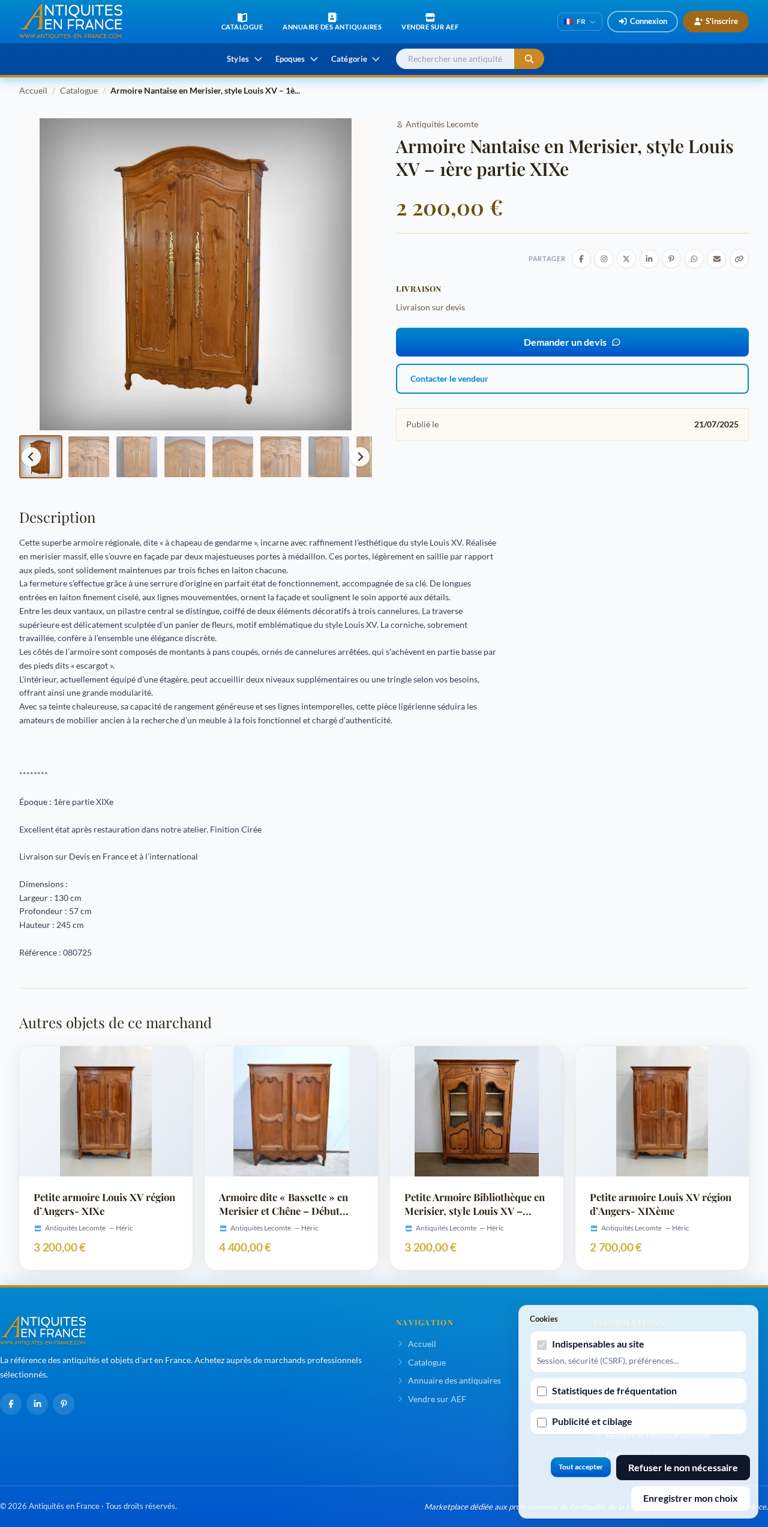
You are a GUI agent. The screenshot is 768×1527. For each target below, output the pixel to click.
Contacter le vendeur (449, 378)
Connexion (648, 21)
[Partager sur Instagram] (603, 258)
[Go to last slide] (31, 456)
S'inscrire (722, 21)
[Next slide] (360, 456)
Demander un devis (565, 342)
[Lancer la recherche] (529, 59)
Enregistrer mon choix (690, 1498)
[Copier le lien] (739, 258)
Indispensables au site (598, 1343)
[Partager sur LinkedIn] (649, 258)
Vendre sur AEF (437, 1399)
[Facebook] (11, 1404)
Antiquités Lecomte (442, 124)
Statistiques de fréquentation (614, 1390)
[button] (40, 456)
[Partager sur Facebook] (581, 258)
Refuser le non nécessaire (683, 1467)
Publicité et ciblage (592, 1421)
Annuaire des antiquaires (454, 1380)
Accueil (33, 90)
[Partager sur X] (626, 258)
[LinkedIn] (37, 1404)
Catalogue (79, 90)
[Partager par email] (716, 258)
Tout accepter (581, 1466)
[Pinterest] (63, 1404)
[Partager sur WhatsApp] (694, 258)
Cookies (544, 1319)
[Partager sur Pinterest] (671, 258)
